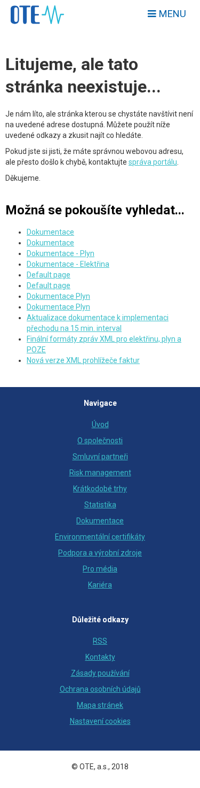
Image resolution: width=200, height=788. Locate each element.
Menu (171, 13)
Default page (48, 275)
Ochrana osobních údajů (100, 689)
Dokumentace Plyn (58, 296)
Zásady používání (100, 673)
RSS (100, 641)
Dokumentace (50, 232)
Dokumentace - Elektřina (68, 264)
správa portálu (153, 162)
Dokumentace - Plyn (60, 253)
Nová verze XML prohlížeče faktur (83, 360)
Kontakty (100, 657)
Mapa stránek (100, 705)
